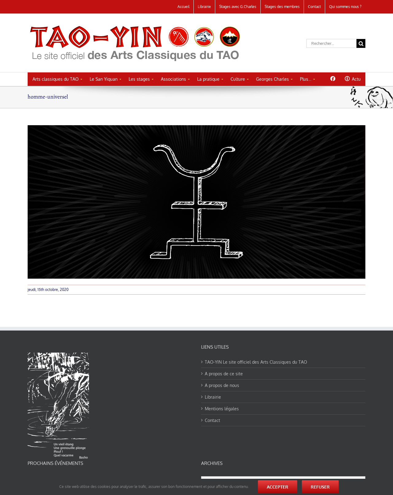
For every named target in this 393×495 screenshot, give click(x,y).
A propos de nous (222, 385)
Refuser (320, 486)
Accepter (277, 486)
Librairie (213, 397)
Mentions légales (222, 408)
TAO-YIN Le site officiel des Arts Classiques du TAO (256, 362)
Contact (212, 420)
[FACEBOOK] (332, 78)
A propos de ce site (224, 373)
